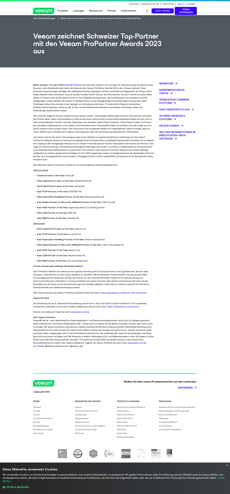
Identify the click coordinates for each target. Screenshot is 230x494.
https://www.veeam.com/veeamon (123, 306)
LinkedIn (40, 346)
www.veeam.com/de (80, 312)
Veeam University (82, 422)
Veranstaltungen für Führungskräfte (174, 410)
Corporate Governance (43, 418)
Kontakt (36, 422)
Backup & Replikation (125, 437)
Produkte (63, 11)
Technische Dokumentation (86, 410)
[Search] (147, 11)
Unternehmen (128, 11)
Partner (111, 11)
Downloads (133, 4)
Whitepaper (164, 418)
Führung (36, 410)
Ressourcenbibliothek (168, 414)
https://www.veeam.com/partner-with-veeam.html (123, 293)
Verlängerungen (82, 418)
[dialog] (115, 478)
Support (180, 4)
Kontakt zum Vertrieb (150, 4)
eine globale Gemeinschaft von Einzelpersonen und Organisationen (103, 271)
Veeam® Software (73, 85)
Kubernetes (122, 433)
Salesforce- (122, 429)
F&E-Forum (79, 433)
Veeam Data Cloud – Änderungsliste (90, 425)
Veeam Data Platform (126, 414)
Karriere (36, 414)
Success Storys (165, 425)
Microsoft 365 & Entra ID (127, 425)
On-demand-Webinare (168, 422)
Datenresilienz (123, 410)
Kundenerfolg (80, 414)
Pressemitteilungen (41, 425)
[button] (115, 487)
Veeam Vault (122, 422)
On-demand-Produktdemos (170, 429)
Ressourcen (96, 11)
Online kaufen (168, 4)
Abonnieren (185, 388)
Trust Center (38, 433)
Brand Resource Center (43, 429)
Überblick (37, 407)
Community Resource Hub (86, 429)
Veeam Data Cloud (124, 418)
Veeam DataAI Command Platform (131, 407)
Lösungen (78, 11)
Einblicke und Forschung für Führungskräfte (177, 407)
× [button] (227, 465)
